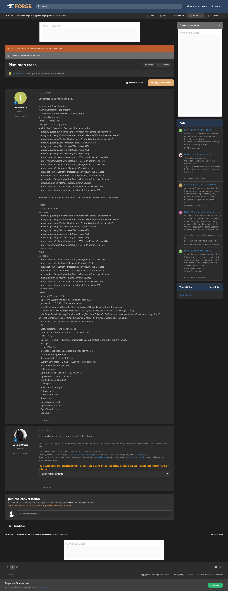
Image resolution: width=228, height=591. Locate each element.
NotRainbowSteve (194, 244)
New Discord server (191, 25)
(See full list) (214, 287)
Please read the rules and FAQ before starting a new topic (36, 48)
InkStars (190, 205)
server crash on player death (198, 129)
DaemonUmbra (20, 445)
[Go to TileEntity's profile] (180, 155)
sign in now (66, 502)
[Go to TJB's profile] (180, 130)
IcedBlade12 (18, 73)
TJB (188, 148)
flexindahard (185, 295)
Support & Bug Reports (53, 73)
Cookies (10, 574)
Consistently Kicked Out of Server (200, 184)
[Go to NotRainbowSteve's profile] (180, 212)
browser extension (138, 457)
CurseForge (142, 454)
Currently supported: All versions (25, 55)
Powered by (210, 574)
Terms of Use (42, 587)
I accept (216, 585)
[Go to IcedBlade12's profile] (10, 73)
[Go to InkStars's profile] (180, 185)
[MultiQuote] (39, 421)
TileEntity (190, 178)
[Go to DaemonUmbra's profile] (20, 435)
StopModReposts (100, 457)
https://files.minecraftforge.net (83, 454)
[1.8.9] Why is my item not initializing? (202, 212)
